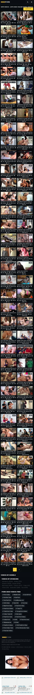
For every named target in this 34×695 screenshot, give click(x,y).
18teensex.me (7, 622)
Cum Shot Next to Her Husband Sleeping (9, 156)
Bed (7, 64)
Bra (3, 411)
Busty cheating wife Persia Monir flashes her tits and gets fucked (9, 364)
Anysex (25, 51)
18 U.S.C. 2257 (28, 647)
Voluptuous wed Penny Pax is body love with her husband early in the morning (25, 45)
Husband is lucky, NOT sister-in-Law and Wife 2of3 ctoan (25, 114)
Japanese (4, 36)
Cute (9, 203)
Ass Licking (13, 272)
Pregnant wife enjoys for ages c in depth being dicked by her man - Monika (9, 461)
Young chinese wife (8, 531)
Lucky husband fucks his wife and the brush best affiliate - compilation (25, 170)
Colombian (21, 383)
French (16, 244)
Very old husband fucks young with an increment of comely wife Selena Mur (25, 156)
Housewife (15, 133)
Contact (13, 647)
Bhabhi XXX (17, 594)
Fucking (4, 258)
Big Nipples (5, 342)
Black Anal (30, 425)
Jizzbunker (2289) (15, 587)
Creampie (21, 467)
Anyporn (9, 204)
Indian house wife (24, 31)
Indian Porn (7, 619)
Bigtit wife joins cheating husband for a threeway (25, 336)
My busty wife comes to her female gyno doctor (9, 142)
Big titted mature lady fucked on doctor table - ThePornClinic (25, 197)
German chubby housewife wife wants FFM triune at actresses (9, 350)
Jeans (13, 106)
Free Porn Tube (8, 616)
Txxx (8, 38)
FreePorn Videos (8, 625)
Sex (30, 64)
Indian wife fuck (8, 17)
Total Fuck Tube (8, 611)
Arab (3, 106)
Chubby (21, 64)
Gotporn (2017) (18, 585)
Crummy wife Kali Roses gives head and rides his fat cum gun (9, 392)
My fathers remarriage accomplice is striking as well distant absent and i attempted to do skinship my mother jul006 (9, 489)
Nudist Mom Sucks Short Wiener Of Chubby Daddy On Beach (25, 308)
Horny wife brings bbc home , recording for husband (9, 475)
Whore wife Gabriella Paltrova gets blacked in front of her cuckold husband (25, 419)
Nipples (16, 342)
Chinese (4, 536)
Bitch (24, 286)
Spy (15, 453)
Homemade (5, 453)
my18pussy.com (19, 600)
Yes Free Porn (7, 600)
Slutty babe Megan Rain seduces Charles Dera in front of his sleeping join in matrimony (25, 350)
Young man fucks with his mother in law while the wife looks (9, 211)
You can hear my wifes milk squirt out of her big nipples (9, 336)
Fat (7, 397)
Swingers (15, 564)
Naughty (16, 397)
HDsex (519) (5, 587)
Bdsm (20, 244)
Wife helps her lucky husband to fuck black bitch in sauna (25, 281)
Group (9, 564)
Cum (3, 161)
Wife (25, 36)
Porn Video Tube (8, 627)
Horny (9, 258)
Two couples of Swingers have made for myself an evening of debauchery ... (9, 558)
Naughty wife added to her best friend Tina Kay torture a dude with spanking (25, 239)
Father (7, 494)
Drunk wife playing (24, 253)
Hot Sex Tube (7, 597)
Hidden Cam (27, 217)
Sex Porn (17, 597)
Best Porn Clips (8, 605)
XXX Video (7, 603)
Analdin (9, 65)
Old (26, 328)
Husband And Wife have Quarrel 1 (25, 406)
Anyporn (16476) (6, 583)
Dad (30, 314)
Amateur (4, 22)
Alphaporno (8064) (7, 581)
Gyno (13, 147)
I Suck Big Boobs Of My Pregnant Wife (25, 142)
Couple (8, 106)
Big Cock (30, 480)
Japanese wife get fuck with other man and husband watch (25, 392)
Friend (8, 133)
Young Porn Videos (22, 611)
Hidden (20, 217)
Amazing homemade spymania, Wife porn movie (9, 447)
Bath (3, 522)
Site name (18, 614)
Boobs (20, 147)
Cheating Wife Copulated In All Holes (25, 503)
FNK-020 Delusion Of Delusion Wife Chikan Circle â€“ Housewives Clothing (25, 364)
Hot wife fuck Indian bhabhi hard (25, 294)
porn (5, 2)
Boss (12, 119)
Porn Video (7, 594)
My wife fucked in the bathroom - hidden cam (9, 517)
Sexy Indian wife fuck (24, 58)
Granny (15, 203)
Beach (20, 314)
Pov (11, 453)
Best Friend (26, 175)
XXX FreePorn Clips (22, 625)
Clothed (14, 369)
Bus (31, 50)
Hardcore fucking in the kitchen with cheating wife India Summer (25, 489)
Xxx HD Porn (27, 594)
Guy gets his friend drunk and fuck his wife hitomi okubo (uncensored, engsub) (25, 461)
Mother (15, 36)
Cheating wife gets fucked (9, 225)
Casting (8, 355)
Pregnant (26, 147)
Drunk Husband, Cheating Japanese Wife (9, 183)
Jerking (11, 439)
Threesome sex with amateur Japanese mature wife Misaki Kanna (9, 45)
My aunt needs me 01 (24, 447)
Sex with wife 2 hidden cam (25, 211)
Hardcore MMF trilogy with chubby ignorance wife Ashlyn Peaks (25, 558)
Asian (3, 119)
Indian (10, 22)
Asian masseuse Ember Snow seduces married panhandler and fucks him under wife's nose (25, 531)
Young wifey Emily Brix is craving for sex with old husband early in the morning (25, 322)
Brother (8, 300)
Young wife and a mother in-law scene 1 (9, 31)
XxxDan (9, 24)
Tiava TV (19, 608)
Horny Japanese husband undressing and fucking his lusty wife (9, 253)
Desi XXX (16, 603)
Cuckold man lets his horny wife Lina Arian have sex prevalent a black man (25, 433)
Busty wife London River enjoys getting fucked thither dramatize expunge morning (9, 419)
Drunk (10, 189)
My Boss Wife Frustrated (8, 378)
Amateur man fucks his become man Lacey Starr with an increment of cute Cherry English (9, 197)
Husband (4, 78)
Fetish (13, 328)
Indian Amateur (17, 22)
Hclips (25, 301)
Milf (32, 231)
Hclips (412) (26, 585)
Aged (3, 133)
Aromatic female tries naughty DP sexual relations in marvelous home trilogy (9, 267)
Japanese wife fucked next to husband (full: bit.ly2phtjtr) (9, 72)
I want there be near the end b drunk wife (9, 100)
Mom (10, 36)
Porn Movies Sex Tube (23, 627)
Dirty (9, 286)
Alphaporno (10, 274)
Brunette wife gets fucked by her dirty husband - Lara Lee (9, 281)
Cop (30, 508)
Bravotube (9, 51)
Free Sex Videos (8, 630)
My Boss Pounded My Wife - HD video (9, 322)
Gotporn (26, 232)
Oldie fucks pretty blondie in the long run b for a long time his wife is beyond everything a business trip (9, 86)
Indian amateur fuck (24, 72)
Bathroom (9, 522)
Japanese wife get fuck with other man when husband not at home (25, 100)
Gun (11, 397)
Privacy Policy (5, 648)
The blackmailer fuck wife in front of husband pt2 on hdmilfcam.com (25, 17)
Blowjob (26, 50)
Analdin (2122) (18, 581)
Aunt (20, 453)
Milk (11, 342)
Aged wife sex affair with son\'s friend (9, 128)
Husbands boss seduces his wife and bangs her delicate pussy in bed (9, 114)
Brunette (27, 161)
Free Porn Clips (20, 605)
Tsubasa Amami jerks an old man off (9, 433)
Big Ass (12, 64)
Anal (3, 231)
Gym (13, 411)
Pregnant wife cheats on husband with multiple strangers (25, 225)
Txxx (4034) (24, 587)
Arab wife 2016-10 (24, 267)
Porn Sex (25, 603)
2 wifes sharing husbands (8, 544)
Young (14, 536)
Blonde (20, 50)
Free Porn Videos (8, 608)
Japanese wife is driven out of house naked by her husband (9, 170)
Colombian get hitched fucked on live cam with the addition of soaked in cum (25, 378)
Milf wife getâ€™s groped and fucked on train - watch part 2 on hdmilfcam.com (25, 544)
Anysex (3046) (16, 583)
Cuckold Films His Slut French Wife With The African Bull (9, 239)
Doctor (8, 147)
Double (27, 189)
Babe (24, 355)
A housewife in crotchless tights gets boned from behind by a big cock (25, 475)
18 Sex (16, 622)
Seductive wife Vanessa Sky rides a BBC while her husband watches (9, 308)
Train (24, 550)
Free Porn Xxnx (25, 619)
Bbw (3, 355)
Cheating (21, 92)
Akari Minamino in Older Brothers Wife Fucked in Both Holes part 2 (9, 294)
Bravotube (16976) (7, 585)
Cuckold (27, 92)
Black (20, 22)
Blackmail (25, 22)
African (4, 244)
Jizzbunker (26, 79)
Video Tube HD (8, 614)
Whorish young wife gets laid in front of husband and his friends (25, 86)
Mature (15, 231)
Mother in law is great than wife (25, 128)
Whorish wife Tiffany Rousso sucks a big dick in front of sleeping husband (25, 183)
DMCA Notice (20, 647)
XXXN (15, 619)
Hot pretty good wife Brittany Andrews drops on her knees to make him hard (25, 517)
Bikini (3, 508)
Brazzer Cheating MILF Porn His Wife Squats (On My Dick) (9, 406)
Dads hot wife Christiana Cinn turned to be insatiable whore (9, 503)
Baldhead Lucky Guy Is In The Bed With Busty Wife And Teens (9, 58)
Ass (3, 64)
